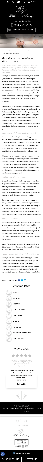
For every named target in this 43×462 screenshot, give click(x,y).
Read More (21, 380)
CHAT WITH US (10, 459)
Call (12, 2)
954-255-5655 (24, 411)
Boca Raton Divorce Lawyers (10, 51)
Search (23, 2)
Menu (33, 2)
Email (18, 2)
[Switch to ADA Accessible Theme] (3, 454)
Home (7, 2)
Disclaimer (25, 425)
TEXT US (32, 459)
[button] (18, 395)
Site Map (17, 425)
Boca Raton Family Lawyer (26, 51)
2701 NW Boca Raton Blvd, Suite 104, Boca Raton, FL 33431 (21, 408)
